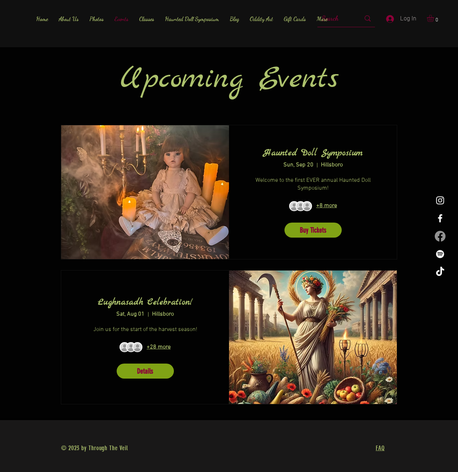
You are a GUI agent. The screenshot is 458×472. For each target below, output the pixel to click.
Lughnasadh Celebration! (145, 302)
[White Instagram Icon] (440, 200)
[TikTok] (440, 272)
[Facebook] (440, 236)
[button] (434, 18)
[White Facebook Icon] (440, 218)
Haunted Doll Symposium (312, 153)
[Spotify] (440, 254)
